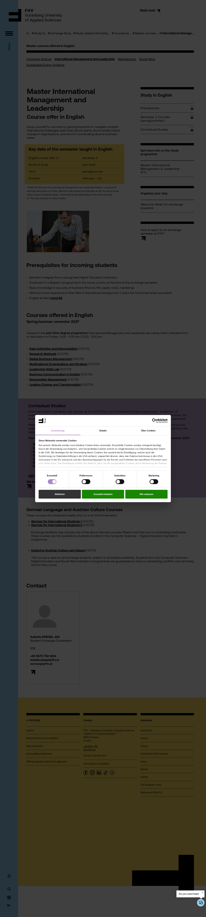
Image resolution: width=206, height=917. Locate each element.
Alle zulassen (146, 494)
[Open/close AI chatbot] (200, 902)
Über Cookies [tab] (148, 430)
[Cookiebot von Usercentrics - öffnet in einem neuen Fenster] (154, 420)
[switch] (86, 481)
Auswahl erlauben (103, 494)
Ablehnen (60, 494)
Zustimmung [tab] (58, 430)
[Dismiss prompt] (202, 892)
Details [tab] (103, 430)
